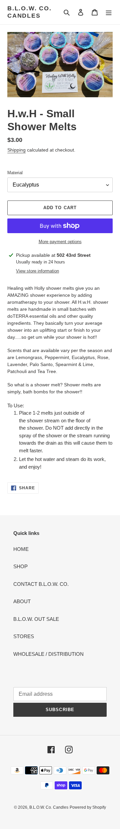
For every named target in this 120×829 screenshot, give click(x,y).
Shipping (16, 150)
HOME (21, 549)
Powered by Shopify (88, 807)
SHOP (20, 566)
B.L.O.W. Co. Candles (29, 12)
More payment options (60, 241)
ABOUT (22, 601)
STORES (23, 636)
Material (15, 172)
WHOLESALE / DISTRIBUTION (48, 654)
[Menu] (109, 12)
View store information (37, 270)
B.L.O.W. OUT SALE (36, 619)
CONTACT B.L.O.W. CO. (41, 584)
